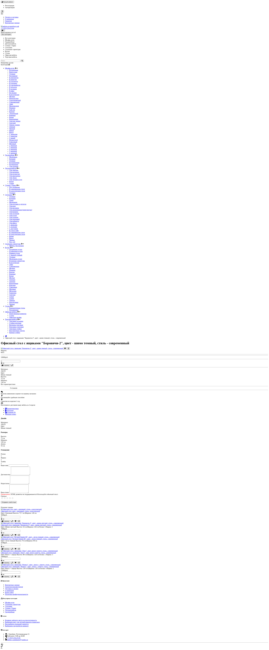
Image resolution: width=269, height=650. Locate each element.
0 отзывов (13, 388)
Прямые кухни (14, 253)
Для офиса (13, 223)
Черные (12, 240)
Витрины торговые (16, 325)
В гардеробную (14, 85)
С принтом (13, 136)
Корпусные (13, 72)
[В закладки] (65, 348)
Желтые (12, 278)
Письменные (13, 310)
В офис (11, 91)
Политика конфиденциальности (16, 594)
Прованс (12, 108)
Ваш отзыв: (5, 492)
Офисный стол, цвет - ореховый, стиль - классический (20, 511)
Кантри (12, 112)
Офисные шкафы (15, 317)
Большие (12, 198)
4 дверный (13, 149)
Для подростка (14, 174)
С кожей (12, 138)
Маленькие (13, 157)
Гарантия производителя (14, 587)
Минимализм (14, 106)
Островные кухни (15, 249)
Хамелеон (12, 293)
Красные (12, 285)
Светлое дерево (14, 121)
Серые (11, 183)
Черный (12, 129)
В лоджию (13, 89)
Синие (11, 298)
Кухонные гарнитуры (17, 261)
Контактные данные (12, 23)
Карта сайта (9, 592)
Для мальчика (14, 172)
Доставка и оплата (11, 589)
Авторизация (10, 7)
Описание (10, 410)
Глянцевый (13, 142)
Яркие (11, 130)
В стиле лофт (14, 230)
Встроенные (13, 70)
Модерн (12, 96)
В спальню (13, 83)
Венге (11, 132)
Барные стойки (14, 332)
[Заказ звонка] (134, 646)
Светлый (12, 123)
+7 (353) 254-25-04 (7, 28)
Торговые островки (16, 321)
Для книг (12, 206)
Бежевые (12, 115)
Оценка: (4, 496)
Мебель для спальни (16, 246)
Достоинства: (6, 474)
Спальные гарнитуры (13, 244)
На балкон (13, 93)
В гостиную (13, 81)
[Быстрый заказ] (12, 365)
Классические (14, 95)
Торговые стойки (15, 329)
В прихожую (13, 78)
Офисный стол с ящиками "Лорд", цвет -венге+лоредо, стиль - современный (28, 553)
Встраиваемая (14, 163)
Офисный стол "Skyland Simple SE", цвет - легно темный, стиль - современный (29, 539)
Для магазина (14, 208)
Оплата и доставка (11, 17)
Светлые (12, 295)
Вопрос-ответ (11, 414)
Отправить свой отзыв (9, 502)
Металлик (12, 291)
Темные (12, 300)
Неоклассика (13, 98)
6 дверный (13, 153)
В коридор (13, 79)
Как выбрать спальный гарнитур (17, 624)
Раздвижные (13, 164)
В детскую (13, 87)
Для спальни (13, 166)
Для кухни (13, 215)
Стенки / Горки (10, 185)
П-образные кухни (16, 251)
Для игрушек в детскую (17, 204)
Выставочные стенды (17, 331)
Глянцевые (13, 287)
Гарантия (8, 21)
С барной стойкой (15, 255)
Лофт (11, 104)
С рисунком (13, 229)
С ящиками (13, 225)
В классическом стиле (17, 191)
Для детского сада (15, 180)
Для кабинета (14, 221)
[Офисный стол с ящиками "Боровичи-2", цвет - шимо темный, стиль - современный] (32, 348)
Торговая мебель (11, 319)
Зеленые (12, 280)
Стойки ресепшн (15, 323)
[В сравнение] (68, 348)
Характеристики (13, 408)
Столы (7, 306)
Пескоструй (13, 140)
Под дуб (12, 242)
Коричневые (13, 119)
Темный (12, 127)
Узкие (11, 200)
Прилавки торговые (16, 327)
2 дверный (13, 146)
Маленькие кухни (15, 259)
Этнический (13, 113)
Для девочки (13, 170)
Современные (14, 266)
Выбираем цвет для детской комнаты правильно (22, 622)
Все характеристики (8, 384)
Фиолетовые (13, 302)
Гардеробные (10, 155)
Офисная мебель (11, 312)
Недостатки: (5, 483)
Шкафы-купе (10, 68)
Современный (14, 102)
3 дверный (13, 147)
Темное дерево (14, 125)
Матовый (12, 144)
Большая (12, 159)
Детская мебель (10, 168)
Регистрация (9, 6)
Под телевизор (14, 187)
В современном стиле (17, 189)
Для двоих (13, 178)
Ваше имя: (4, 465)
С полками (13, 227)
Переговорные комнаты (17, 314)
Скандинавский (15, 100)
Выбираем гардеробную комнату (17, 626)
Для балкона (13, 212)
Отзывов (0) (11, 412)
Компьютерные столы (17, 308)
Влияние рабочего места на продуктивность (21, 620)
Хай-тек (12, 110)
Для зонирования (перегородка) (20, 210)
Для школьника (14, 176)
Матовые (12, 289)
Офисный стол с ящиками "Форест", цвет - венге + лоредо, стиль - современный (30, 566)
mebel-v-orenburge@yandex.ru (17, 640)
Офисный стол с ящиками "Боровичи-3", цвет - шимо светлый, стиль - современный (31, 525)
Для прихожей (14, 219)
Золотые (12, 281)
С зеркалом (13, 134)
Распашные (13, 76)
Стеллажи (9, 195)
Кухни (7, 247)
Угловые (12, 74)
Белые (11, 117)
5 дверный (13, 151)
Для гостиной (14, 213)
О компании (9, 19)
